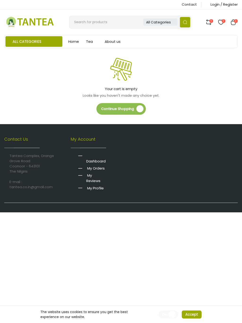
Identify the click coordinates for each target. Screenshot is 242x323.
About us (113, 41)
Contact (189, 4)
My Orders (96, 168)
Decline (168, 314)
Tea (89, 41)
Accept (191, 314)
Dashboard (96, 161)
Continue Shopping (117, 108)
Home (73, 41)
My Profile (95, 187)
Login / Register (224, 4)
